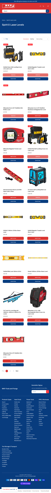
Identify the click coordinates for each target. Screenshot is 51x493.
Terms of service (35, 490)
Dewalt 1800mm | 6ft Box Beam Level (38, 271)
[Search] (47, 11)
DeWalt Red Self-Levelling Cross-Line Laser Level (38, 149)
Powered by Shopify (45, 490)
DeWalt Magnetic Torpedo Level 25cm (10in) (36, 67)
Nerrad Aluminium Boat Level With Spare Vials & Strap (12, 190)
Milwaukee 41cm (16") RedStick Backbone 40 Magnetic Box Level (37, 108)
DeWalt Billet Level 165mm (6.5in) (12, 271)
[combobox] (25, 11)
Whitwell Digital (32, 476)
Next (17, 371)
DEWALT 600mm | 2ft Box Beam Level (12, 231)
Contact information (27, 490)
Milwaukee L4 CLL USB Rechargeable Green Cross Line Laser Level (36, 312)
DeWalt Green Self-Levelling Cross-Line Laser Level (12, 67)
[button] (47, 6)
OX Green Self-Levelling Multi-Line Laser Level (37, 190)
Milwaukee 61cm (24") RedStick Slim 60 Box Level (13, 108)
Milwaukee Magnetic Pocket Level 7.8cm (12, 149)
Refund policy (19, 490)
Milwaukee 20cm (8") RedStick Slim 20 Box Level (12, 353)
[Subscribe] (47, 391)
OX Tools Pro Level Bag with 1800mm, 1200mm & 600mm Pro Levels (12, 312)
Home (3, 20)
